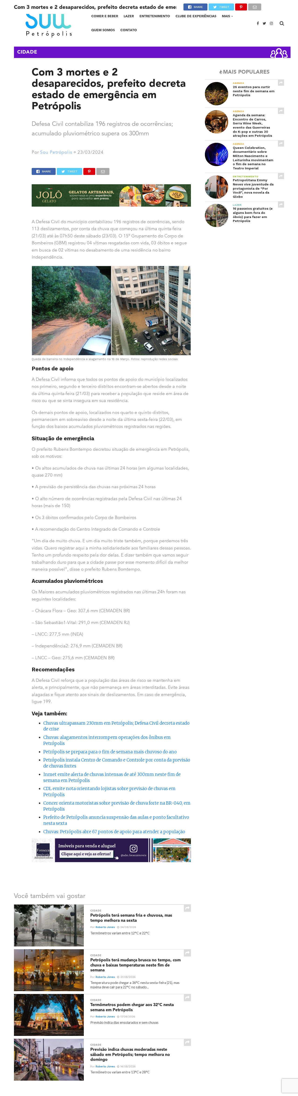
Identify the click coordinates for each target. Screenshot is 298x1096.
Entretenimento (154, 16)
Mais (226, 16)
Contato (128, 30)
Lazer (129, 16)
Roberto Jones (105, 927)
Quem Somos (103, 30)
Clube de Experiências (196, 16)
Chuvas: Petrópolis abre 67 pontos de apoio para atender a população (114, 831)
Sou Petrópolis (56, 152)
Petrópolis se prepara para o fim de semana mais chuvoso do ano (110, 752)
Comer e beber (104, 16)
